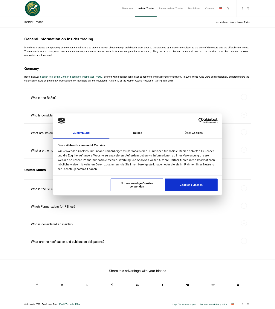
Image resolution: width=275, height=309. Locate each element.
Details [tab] (137, 132)
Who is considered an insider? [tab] (52, 224)
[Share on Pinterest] (112, 285)
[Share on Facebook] (36, 285)
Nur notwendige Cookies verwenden (137, 185)
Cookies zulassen (191, 184)
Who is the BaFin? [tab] (43, 97)
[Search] (228, 8)
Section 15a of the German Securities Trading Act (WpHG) (71, 76)
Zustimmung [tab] (81, 132)
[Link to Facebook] (242, 8)
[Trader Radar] (32, 8)
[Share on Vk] (187, 285)
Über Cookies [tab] (194, 132)
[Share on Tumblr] (162, 285)
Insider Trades (33, 22)
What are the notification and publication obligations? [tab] (67, 241)
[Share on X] (61, 285)
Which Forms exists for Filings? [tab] (53, 206)
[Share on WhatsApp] (87, 285)
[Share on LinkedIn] (137, 285)
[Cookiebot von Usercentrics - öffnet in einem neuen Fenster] (201, 120)
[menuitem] (127, 8)
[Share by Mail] (238, 285)
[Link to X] (248, 8)
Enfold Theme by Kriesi (69, 303)
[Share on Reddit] (212, 285)
